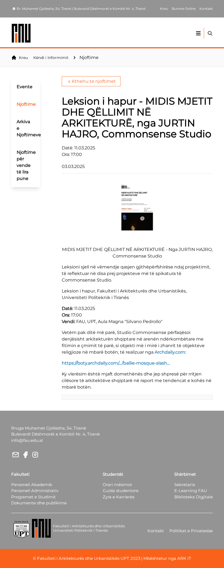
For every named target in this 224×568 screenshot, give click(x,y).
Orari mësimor (117, 484)
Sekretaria (184, 484)
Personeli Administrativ (34, 490)
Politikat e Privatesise (191, 530)
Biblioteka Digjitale (193, 496)
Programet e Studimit (33, 496)
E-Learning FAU (190, 490)
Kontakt (156, 530)
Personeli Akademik (31, 484)
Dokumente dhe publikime (39, 502)
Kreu (23, 57)
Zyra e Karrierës (118, 496)
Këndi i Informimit (51, 57)
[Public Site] (21, 33)
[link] (170, 352)
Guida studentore (120, 490)
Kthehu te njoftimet (94, 81)
